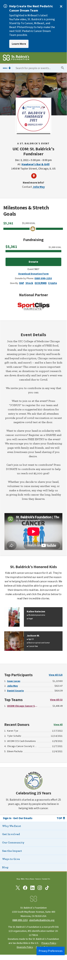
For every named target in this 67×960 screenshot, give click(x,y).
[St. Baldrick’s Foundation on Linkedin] (32, 888)
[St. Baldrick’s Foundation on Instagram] (40, 888)
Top (59, 818)
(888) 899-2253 (43, 278)
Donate (33, 262)
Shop (18, 879)
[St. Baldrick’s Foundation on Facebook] (25, 888)
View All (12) (56, 675)
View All (58, 724)
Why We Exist (11, 826)
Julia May (39, 187)
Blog (5, 867)
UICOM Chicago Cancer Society (22, 706)
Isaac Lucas (13, 681)
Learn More (19, 44)
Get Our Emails (22, 818)
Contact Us (46, 879)
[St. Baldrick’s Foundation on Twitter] (18, 888)
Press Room (29, 879)
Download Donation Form (33, 274)
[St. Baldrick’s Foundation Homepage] (16, 58)
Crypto (52, 283)
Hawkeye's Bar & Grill (36, 164)
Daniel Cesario (15, 691)
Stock (29, 283)
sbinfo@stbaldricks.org (42, 920)
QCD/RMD (41, 283)
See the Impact (12, 850)
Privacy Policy (49, 943)
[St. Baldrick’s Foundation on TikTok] (47, 888)
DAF (21, 283)
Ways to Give (11, 859)
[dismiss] (61, 6)
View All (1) (56, 700)
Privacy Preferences (51, 951)
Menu (5, 68)
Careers (38, 879)
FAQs (23, 879)
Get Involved (11, 834)
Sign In (7, 818)
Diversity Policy (25, 947)
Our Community (13, 842)
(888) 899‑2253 (20, 920)
